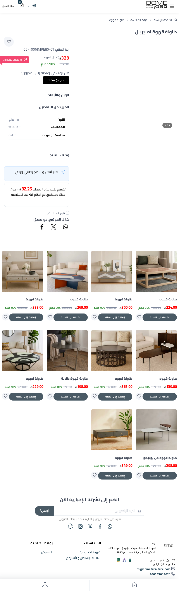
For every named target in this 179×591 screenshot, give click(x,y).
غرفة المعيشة (138, 19)
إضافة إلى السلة (160, 317)
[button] (172, 6)
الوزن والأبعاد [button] (58, 95)
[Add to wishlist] (9, 42)
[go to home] (134, 585)
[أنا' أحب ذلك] (139, 316)
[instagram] (80, 526)
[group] (127, 82)
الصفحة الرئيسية (162, 19)
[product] (156, 271)
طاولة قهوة (116, 19)
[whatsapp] (110, 526)
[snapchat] (70, 526)
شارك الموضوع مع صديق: (51, 219)
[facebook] (100, 526)
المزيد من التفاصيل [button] (54, 107)
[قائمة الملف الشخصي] (45, 585)
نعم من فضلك (56, 80)
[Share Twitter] (54, 227)
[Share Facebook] (42, 227)
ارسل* (44, 510)
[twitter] (90, 526)
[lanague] (31, 6)
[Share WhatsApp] (65, 227)
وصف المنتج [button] (59, 155)
